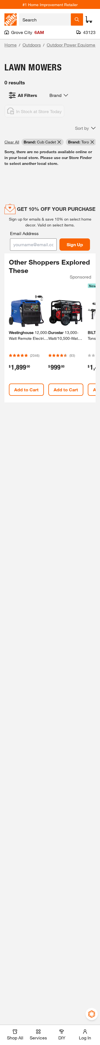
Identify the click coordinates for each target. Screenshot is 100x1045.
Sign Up (75, 244)
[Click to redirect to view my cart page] (89, 19)
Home (10, 44)
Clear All (11, 142)
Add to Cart (26, 389)
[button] (85, 128)
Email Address (24, 233)
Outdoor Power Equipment (73, 44)
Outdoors (31, 44)
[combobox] (45, 19)
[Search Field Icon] (77, 19)
